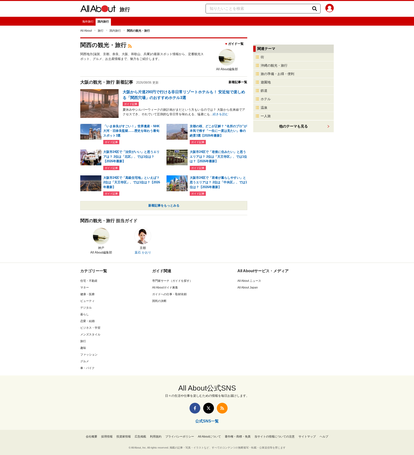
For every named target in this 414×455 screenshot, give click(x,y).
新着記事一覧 (238, 82)
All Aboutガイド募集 (165, 287)
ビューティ (87, 301)
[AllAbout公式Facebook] (195, 408)
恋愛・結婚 (87, 321)
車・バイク (87, 368)
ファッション (89, 354)
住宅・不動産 (89, 280)
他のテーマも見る (293, 126)
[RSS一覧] (222, 408)
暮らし (84, 314)
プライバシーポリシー (179, 436)
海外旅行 (88, 21)
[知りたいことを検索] (314, 8)
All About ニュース (249, 280)
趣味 (83, 348)
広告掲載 (140, 436)
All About (86, 30)
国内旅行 (103, 21)
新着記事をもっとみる (163, 205)
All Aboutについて (209, 436)
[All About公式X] (208, 408)
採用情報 (107, 436)
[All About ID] (329, 9)
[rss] (130, 46)
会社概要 (91, 436)
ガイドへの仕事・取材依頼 (169, 294)
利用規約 (155, 436)
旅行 (125, 9)
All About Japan (247, 287)
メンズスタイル (90, 334)
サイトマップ (307, 436)
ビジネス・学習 (90, 327)
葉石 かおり (143, 252)
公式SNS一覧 (207, 421)
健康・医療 (87, 294)
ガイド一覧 (236, 44)
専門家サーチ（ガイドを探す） (172, 280)
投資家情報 (123, 436)
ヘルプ (324, 436)
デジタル (86, 307)
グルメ (84, 361)
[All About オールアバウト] (98, 9)
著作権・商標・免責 (238, 436)
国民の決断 (159, 301)
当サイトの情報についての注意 (274, 436)
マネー (84, 287)
